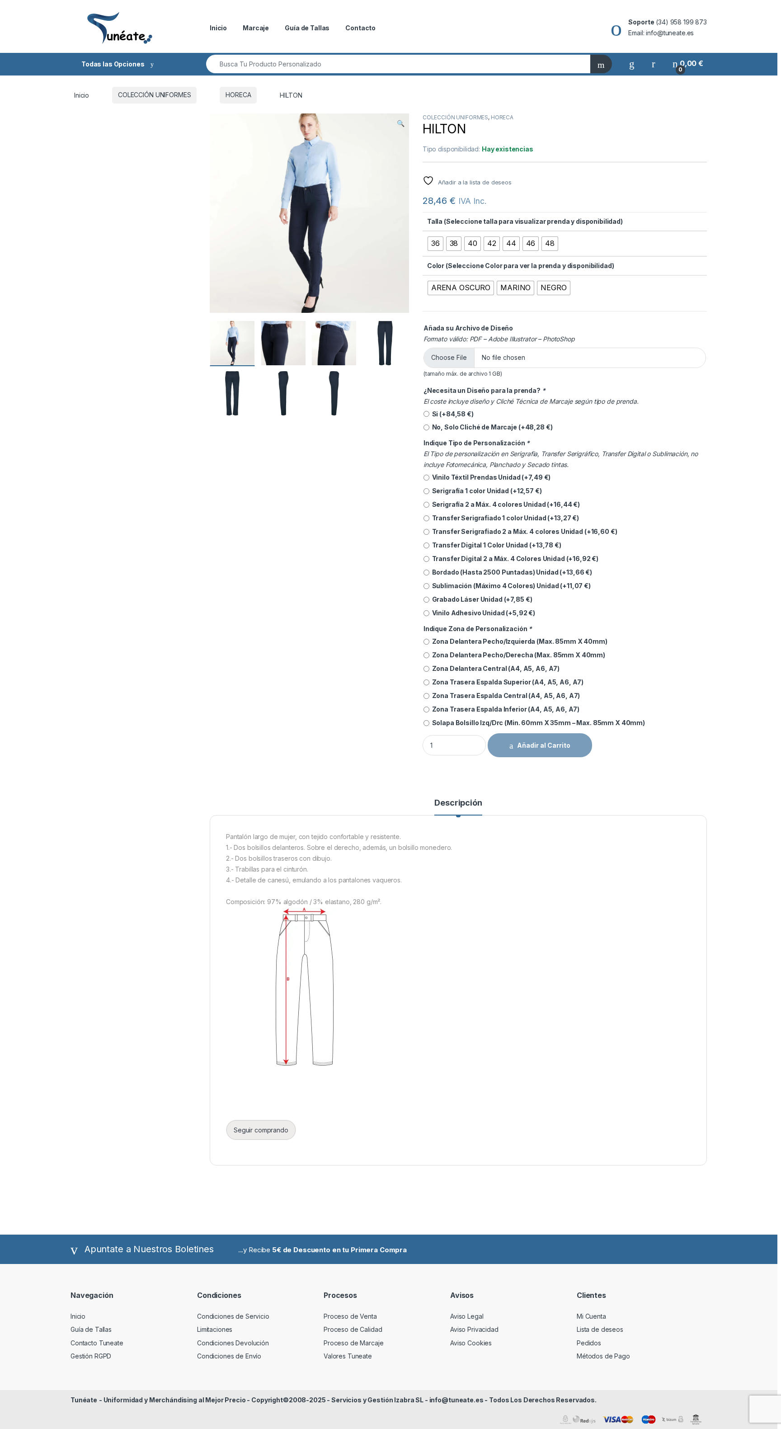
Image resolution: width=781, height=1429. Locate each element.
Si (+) (451, 414)
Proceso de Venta (350, 1316)
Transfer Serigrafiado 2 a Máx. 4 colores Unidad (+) (523, 531)
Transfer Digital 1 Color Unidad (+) (495, 545)
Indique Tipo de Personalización (476, 443)
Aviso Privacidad (474, 1329)
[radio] (435, 243)
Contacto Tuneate (97, 1343)
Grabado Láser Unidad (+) (480, 599)
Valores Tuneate (348, 1356)
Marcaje (256, 28)
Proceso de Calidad (353, 1329)
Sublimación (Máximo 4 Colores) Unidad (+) (510, 586)
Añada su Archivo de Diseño (468, 328)
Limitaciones (214, 1329)
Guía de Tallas (307, 28)
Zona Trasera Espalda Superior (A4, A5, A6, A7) (506, 682)
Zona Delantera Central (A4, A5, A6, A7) (494, 668)
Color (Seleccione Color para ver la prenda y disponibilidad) (520, 265)
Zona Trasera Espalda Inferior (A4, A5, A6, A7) (504, 709)
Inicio (218, 28)
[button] (401, 123)
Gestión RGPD (91, 1356)
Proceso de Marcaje (353, 1343)
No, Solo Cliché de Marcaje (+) (491, 427)
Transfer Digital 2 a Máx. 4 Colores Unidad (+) (513, 558)
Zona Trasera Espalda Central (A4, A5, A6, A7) (504, 695)
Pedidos (589, 1343)
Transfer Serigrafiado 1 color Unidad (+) (504, 518)
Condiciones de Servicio (233, 1316)
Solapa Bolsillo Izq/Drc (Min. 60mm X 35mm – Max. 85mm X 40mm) (537, 722)
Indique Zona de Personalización (477, 628)
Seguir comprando (261, 1130)
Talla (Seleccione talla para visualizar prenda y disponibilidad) (525, 221)
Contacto (360, 28)
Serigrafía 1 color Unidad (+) (485, 491)
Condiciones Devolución (233, 1343)
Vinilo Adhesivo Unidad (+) (482, 613)
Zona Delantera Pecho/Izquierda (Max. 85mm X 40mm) (518, 641)
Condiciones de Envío (229, 1356)
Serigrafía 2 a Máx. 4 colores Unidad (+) (504, 504)
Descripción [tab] (458, 803)
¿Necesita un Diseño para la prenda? (484, 390)
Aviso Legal (466, 1316)
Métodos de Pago (603, 1356)
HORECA (238, 95)
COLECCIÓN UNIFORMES (154, 95)
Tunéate (84, 1400)
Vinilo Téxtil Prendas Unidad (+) (489, 477)
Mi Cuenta (591, 1316)
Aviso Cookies (471, 1343)
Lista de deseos (600, 1329)
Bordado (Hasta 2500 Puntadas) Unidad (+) (510, 572)
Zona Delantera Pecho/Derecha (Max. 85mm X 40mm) (517, 655)
